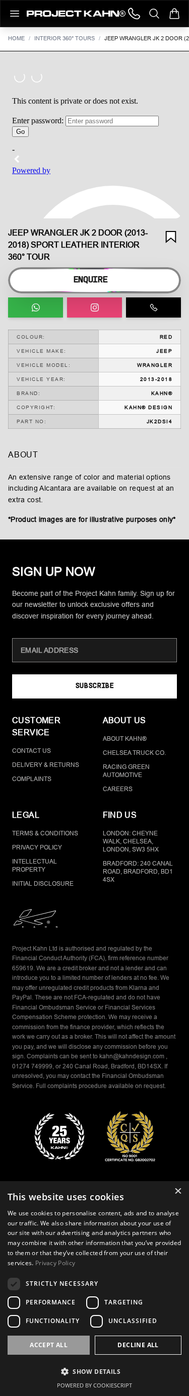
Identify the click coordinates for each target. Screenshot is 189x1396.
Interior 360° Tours (64, 38)
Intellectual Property (34, 865)
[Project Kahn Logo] (76, 13)
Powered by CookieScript (94, 1385)
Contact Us (31, 750)
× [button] (177, 1192)
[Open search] (154, 14)
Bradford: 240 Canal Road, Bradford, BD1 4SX (138, 871)
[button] (94, 1371)
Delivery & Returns (45, 764)
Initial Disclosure (43, 883)
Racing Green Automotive (126, 771)
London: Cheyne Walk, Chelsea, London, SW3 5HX (131, 841)
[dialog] (94, 1288)
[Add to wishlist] (171, 237)
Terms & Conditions (45, 833)
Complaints (31, 779)
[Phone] (134, 14)
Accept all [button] (49, 1345)
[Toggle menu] (15, 14)
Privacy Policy (37, 847)
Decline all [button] (137, 1345)
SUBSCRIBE (94, 686)
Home (16, 38)
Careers (118, 789)
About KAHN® (125, 738)
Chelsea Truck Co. (134, 752)
